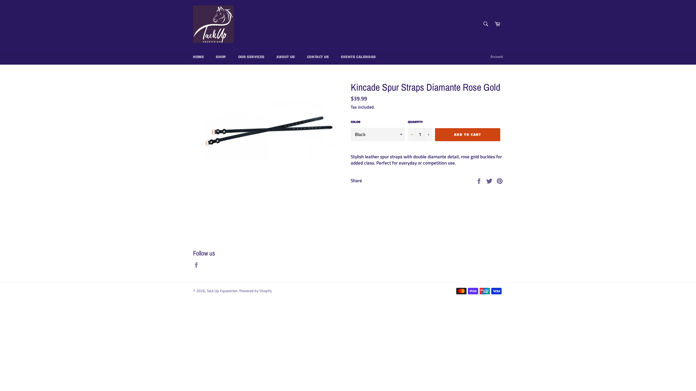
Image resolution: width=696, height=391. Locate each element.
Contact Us (318, 56)
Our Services (251, 56)
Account (496, 56)
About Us (285, 56)
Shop (221, 56)
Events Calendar (358, 56)
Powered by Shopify (255, 291)
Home (198, 56)
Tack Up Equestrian (222, 291)
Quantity (415, 122)
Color (355, 122)
